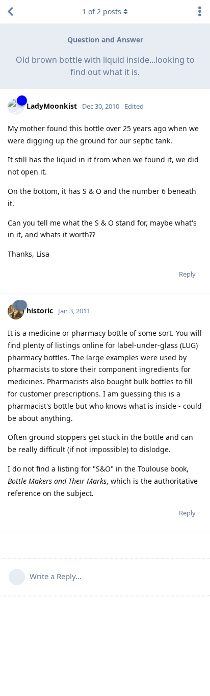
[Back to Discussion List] (10, 11)
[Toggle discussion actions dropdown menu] (200, 11)
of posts (101, 11)
